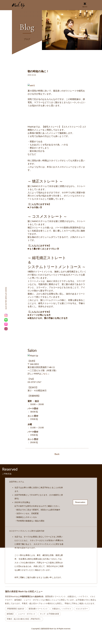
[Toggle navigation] (85, 5)
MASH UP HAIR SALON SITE (6, 298)
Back (57, 454)
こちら (44, 373)
